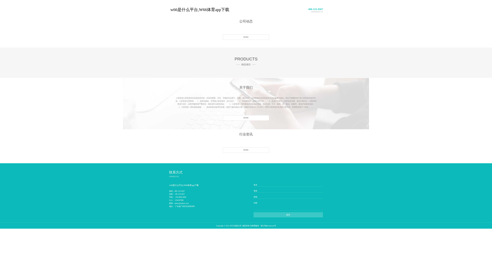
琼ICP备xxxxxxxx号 (268, 226)
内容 (255, 203)
